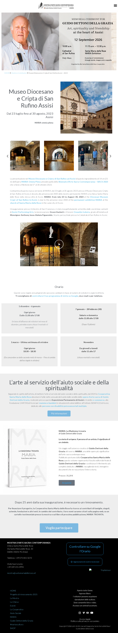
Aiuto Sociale (15, 613)
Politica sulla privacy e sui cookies (85, 621)
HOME (7, 73)
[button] (115, 5)
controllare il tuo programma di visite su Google (55, 296)
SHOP (12, 628)
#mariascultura (16, 624)
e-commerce (98, 400)
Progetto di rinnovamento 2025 (23, 594)
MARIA (13, 617)
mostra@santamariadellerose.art (21, 573)
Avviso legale (85, 619)
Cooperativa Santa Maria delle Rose (98, 626)
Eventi (13, 605)
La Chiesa (14, 602)
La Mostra (14, 598)
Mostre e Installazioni (19, 73)
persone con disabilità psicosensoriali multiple (64, 406)
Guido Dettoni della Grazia (21, 620)
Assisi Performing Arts (23, 212)
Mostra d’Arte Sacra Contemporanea (29, 542)
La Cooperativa (16, 609)
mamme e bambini (47, 403)
